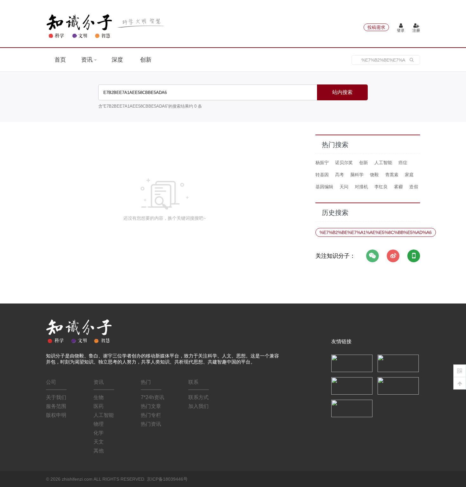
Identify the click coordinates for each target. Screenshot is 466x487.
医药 (99, 406)
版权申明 (56, 415)
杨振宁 (322, 162)
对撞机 (361, 186)
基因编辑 (324, 186)
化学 (99, 433)
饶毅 (374, 174)
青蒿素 (391, 174)
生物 (99, 397)
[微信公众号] (372, 256)
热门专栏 (151, 415)
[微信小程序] (413, 256)
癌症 (402, 162)
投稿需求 (376, 27)
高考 (339, 174)
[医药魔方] (351, 407)
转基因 (322, 174)
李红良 (381, 186)
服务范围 (56, 406)
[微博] (393, 256)
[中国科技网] (398, 362)
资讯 (87, 60)
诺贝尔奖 (344, 162)
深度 (117, 60)
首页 (60, 60)
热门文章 (151, 406)
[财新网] (398, 385)
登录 (401, 30)
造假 (413, 186)
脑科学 (357, 174)
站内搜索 (342, 92)
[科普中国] (351, 385)
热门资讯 (151, 424)
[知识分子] (106, 26)
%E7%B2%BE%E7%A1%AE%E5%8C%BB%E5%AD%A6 (376, 232)
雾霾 (398, 186)
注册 (416, 30)
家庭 (409, 174)
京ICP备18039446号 (167, 479)
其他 (99, 450)
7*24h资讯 (152, 397)
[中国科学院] (351, 362)
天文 (99, 441)
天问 (344, 186)
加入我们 (198, 406)
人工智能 (383, 162)
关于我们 (56, 397)
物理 (99, 424)
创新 (146, 60)
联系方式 (198, 397)
